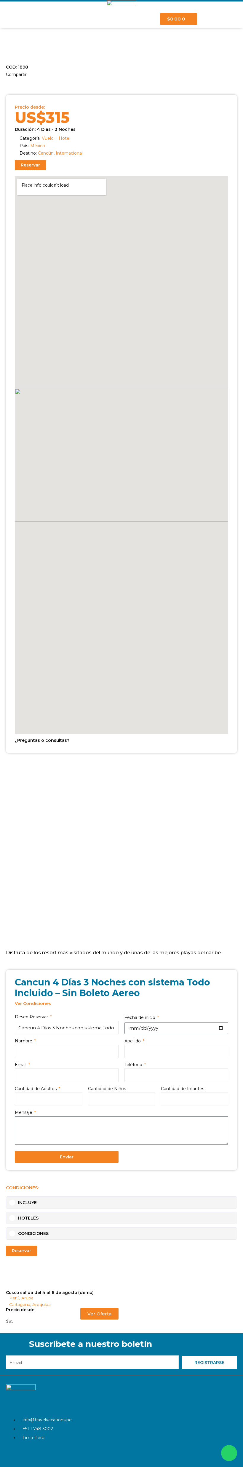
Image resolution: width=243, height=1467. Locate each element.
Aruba (27, 1297)
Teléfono (133, 1064)
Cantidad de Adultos (36, 1088)
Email (21, 1064)
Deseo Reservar (32, 1017)
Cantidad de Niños (107, 1088)
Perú (14, 1297)
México (37, 145)
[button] (6, 82)
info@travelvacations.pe (47, 1419)
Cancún (46, 153)
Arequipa (41, 1304)
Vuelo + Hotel (56, 138)
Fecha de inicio (140, 1017)
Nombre (24, 1041)
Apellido (133, 1041)
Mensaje (24, 1112)
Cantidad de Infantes (182, 1088)
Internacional (69, 153)
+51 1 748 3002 (38, 1428)
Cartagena (19, 1304)
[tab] (121, 1203)
